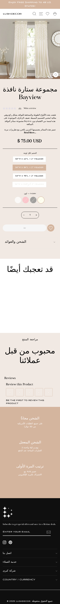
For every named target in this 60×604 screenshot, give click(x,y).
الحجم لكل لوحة (30, 153)
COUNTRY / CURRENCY (19, 579)
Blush (25, 200)
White (18, 200)
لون (30, 194)
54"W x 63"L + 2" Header (29, 159)
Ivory (41, 200)
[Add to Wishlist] (50, 228)
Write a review (30, 108)
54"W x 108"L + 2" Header (29, 184)
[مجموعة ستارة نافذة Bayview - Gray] (14, 322)
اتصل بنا (7, 553)
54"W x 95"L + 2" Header (29, 176)
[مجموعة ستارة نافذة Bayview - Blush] (11, 322)
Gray (33, 200)
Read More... (30, 133)
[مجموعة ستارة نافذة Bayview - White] (7, 322)
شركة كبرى (9, 571)
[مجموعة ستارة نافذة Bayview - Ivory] (18, 322)
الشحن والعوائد (15, 242)
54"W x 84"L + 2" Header (29, 167)
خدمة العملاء (9, 562)
